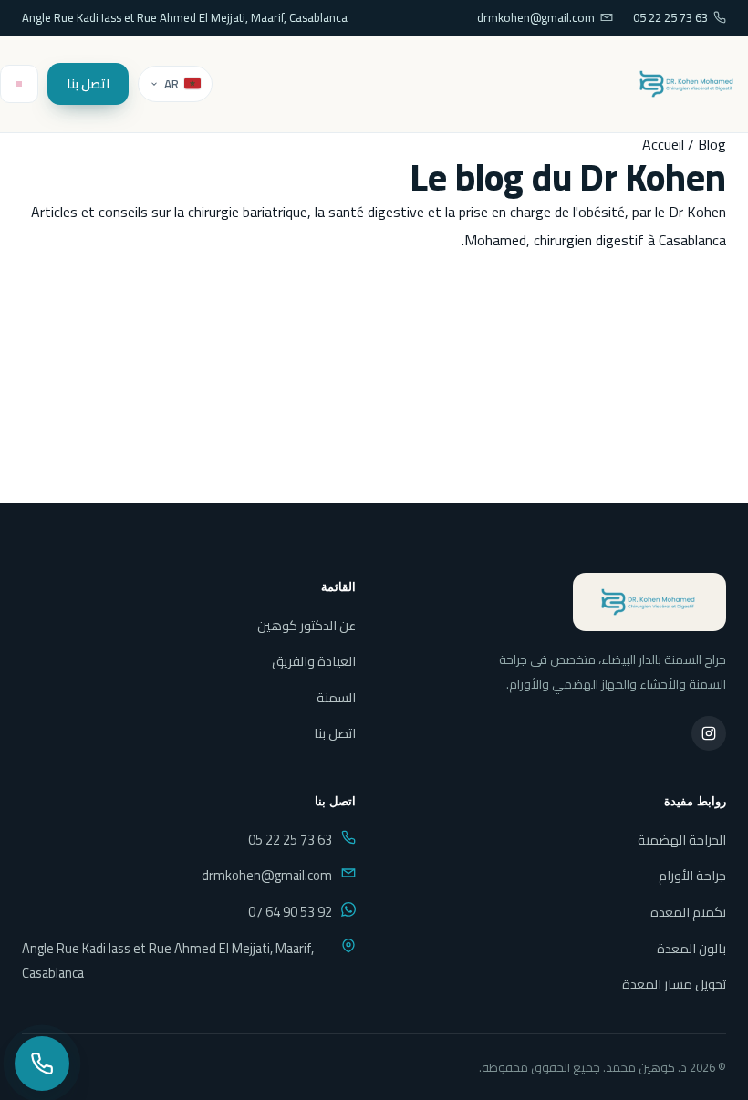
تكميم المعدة (688, 911)
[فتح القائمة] (19, 84)
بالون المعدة (691, 948)
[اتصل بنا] (42, 1063)
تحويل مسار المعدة (674, 983)
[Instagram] (708, 733)
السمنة (336, 697)
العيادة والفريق (314, 661)
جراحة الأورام (692, 875)
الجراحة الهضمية (682, 839)
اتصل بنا (88, 84)
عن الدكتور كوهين (306, 625)
